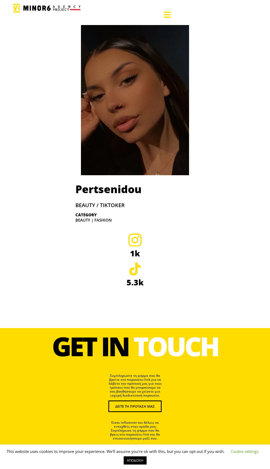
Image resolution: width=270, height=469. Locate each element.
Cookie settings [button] (244, 451)
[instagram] (135, 239)
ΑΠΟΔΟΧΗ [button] (135, 460)
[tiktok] (135, 268)
